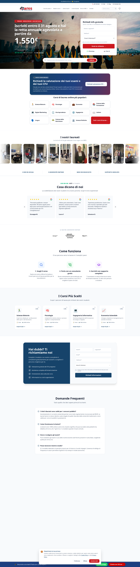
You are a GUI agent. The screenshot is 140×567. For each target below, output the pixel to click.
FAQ (104, 4)
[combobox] (93, 365)
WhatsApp (91, 51)
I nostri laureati (75, 8)
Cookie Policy (84, 555)
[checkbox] (83, 42)
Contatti (91, 8)
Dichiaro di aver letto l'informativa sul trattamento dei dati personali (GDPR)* (92, 370)
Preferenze (77, 561)
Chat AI (107, 51)
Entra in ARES (83, 8)
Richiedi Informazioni (93, 375)
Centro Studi (66, 8)
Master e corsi (56, 8)
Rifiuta (85, 561)
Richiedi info (117, 4)
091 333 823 (96, 4)
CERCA (91, 60)
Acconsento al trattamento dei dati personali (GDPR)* (96, 42)
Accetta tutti (94, 561)
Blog (110, 4)
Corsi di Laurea (47, 8)
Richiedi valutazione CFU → (96, 84)
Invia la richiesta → (99, 46)
